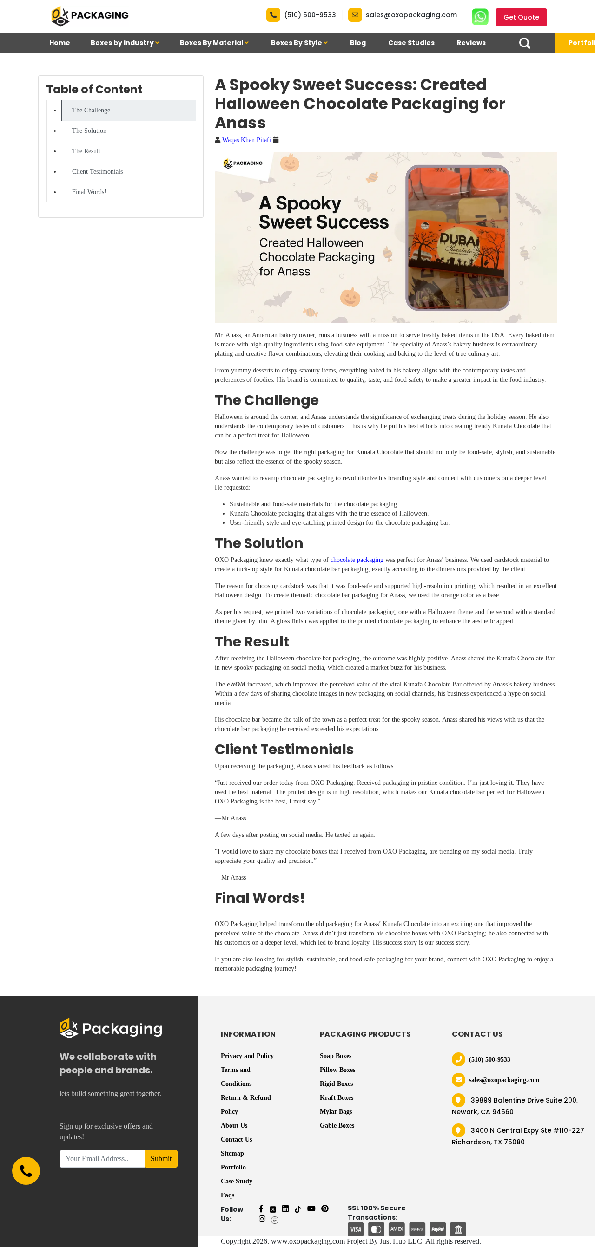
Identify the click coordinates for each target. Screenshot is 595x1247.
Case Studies (411, 42)
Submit (161, 1158)
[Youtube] (311, 1209)
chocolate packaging (357, 559)
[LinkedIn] (285, 1209)
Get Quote (521, 17)
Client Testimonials (97, 171)
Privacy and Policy (247, 1055)
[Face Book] (261, 1209)
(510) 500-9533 (310, 15)
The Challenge (91, 110)
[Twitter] (272, 1209)
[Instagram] (262, 1219)
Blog (358, 42)
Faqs (227, 1195)
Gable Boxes (337, 1125)
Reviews (471, 42)
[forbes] (274, 1219)
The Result (86, 151)
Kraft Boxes (336, 1097)
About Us (234, 1125)
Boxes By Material (212, 42)
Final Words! (89, 192)
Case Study (236, 1181)
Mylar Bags (336, 1111)
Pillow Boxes (337, 1069)
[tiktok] (298, 1209)
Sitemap (232, 1153)
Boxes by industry (123, 42)
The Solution (89, 130)
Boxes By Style (297, 42)
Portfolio (233, 1167)
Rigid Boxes (336, 1083)
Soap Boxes (335, 1055)
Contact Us (236, 1139)
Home (59, 42)
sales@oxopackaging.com (411, 15)
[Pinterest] (325, 1209)
